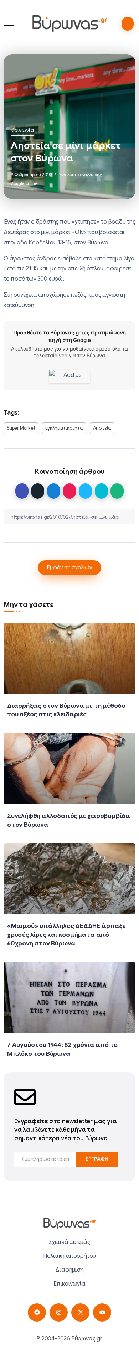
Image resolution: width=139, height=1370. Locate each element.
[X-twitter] (80, 1312)
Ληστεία (102, 428)
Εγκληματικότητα (64, 428)
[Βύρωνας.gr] (69, 23)
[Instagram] (59, 1312)
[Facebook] (37, 1312)
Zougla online (24, 183)
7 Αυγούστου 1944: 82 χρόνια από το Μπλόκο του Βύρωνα (62, 1049)
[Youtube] (102, 1312)
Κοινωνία (22, 130)
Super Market (21, 428)
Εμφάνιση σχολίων (69, 567)
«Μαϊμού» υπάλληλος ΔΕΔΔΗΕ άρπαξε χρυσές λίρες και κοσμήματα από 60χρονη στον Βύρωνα (66, 934)
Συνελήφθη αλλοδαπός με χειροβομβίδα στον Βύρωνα (68, 820)
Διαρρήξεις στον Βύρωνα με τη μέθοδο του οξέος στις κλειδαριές (66, 710)
